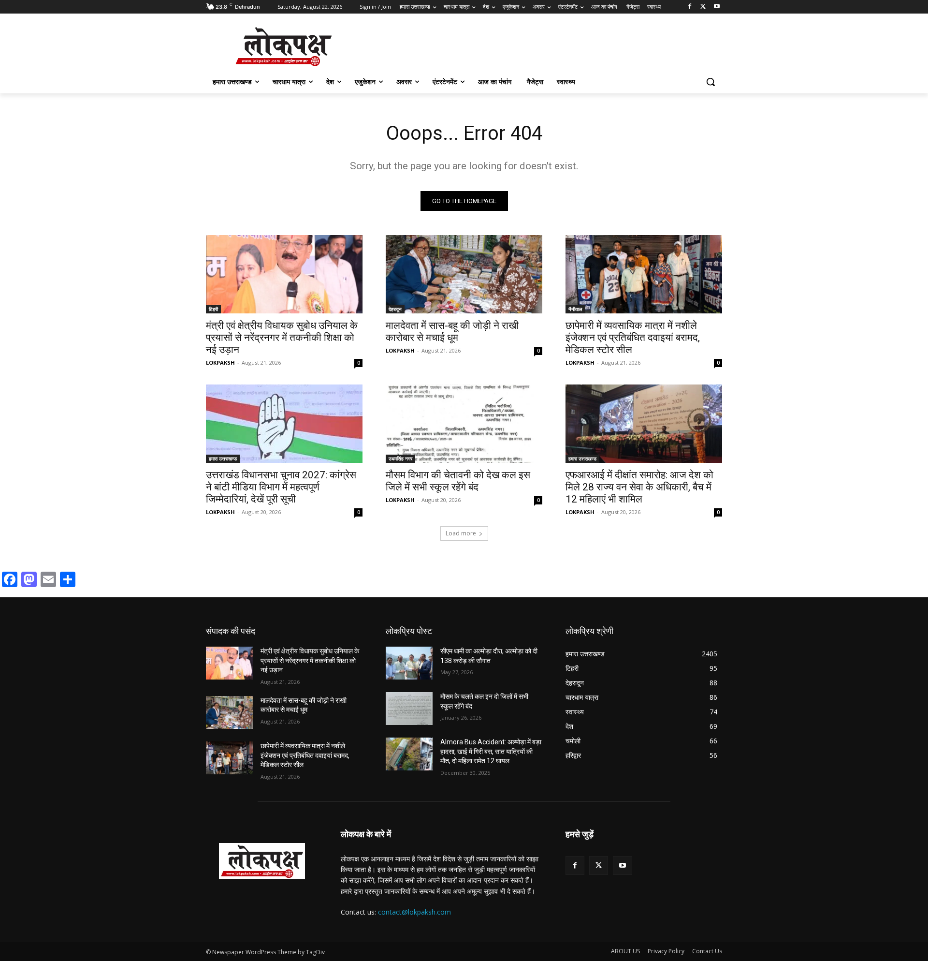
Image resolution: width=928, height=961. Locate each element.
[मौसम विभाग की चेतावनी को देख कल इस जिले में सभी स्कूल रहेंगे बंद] (464, 423)
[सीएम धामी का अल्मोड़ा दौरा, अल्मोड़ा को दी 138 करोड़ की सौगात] (409, 663)
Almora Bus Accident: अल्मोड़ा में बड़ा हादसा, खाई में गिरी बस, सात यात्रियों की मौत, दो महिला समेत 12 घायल (490, 751)
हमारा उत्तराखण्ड (223, 458)
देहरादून (395, 309)
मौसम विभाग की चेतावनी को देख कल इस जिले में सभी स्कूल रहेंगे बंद (458, 481)
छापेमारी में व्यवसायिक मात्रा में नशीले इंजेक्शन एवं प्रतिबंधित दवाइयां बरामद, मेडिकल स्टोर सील (633, 337)
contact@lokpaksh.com (414, 912)
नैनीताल (575, 309)
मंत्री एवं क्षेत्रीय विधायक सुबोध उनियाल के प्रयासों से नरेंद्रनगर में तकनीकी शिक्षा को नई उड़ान (282, 337)
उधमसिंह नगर (400, 458)
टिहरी (213, 309)
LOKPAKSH (220, 362)
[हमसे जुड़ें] (644, 848)
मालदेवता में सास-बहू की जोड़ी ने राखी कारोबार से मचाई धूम (452, 331)
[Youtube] (716, 7)
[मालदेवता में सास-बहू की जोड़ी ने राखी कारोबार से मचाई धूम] (464, 274)
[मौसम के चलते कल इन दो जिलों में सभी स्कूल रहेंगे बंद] (409, 708)
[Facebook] (690, 7)
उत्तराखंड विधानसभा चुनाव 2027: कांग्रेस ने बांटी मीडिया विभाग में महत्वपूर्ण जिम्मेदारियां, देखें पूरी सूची (281, 487)
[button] (710, 81)
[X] (703, 7)
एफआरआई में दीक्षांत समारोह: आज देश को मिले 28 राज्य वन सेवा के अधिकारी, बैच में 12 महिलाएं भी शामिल (639, 487)
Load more (461, 533)
